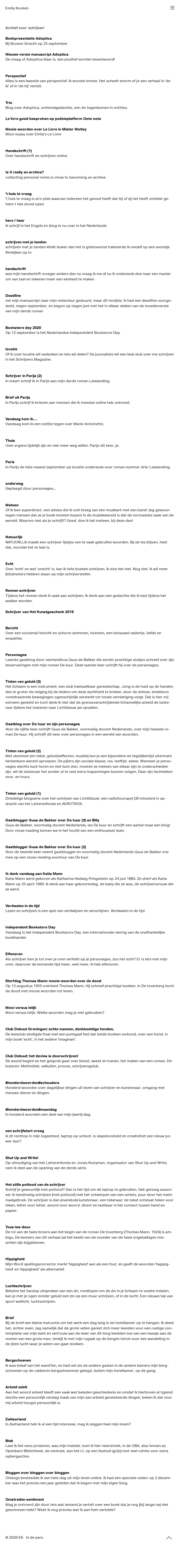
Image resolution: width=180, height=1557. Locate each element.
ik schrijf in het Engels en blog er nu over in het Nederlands (56, 225)
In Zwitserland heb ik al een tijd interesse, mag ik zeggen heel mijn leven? (68, 1424)
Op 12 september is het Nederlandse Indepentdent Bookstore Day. (62, 332)
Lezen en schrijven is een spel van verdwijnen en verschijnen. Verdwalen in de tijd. (75, 910)
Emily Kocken (17, 8)
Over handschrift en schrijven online (36, 155)
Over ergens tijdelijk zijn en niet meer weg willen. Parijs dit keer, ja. (62, 445)
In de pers (34, 1537)
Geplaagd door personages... (30, 488)
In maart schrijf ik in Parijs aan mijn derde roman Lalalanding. (57, 381)
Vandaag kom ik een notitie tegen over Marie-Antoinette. (54, 424)
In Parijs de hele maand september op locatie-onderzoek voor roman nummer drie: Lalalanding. (88, 467)
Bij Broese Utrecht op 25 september (36, 43)
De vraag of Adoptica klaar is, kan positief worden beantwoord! (60, 59)
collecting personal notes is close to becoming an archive (55, 177)
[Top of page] (169, 1537)
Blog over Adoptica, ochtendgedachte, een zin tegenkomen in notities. (66, 107)
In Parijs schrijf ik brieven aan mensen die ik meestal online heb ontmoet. (68, 402)
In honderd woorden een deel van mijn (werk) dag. (48, 1114)
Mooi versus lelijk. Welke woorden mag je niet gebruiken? (54, 1012)
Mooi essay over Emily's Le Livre (33, 134)
